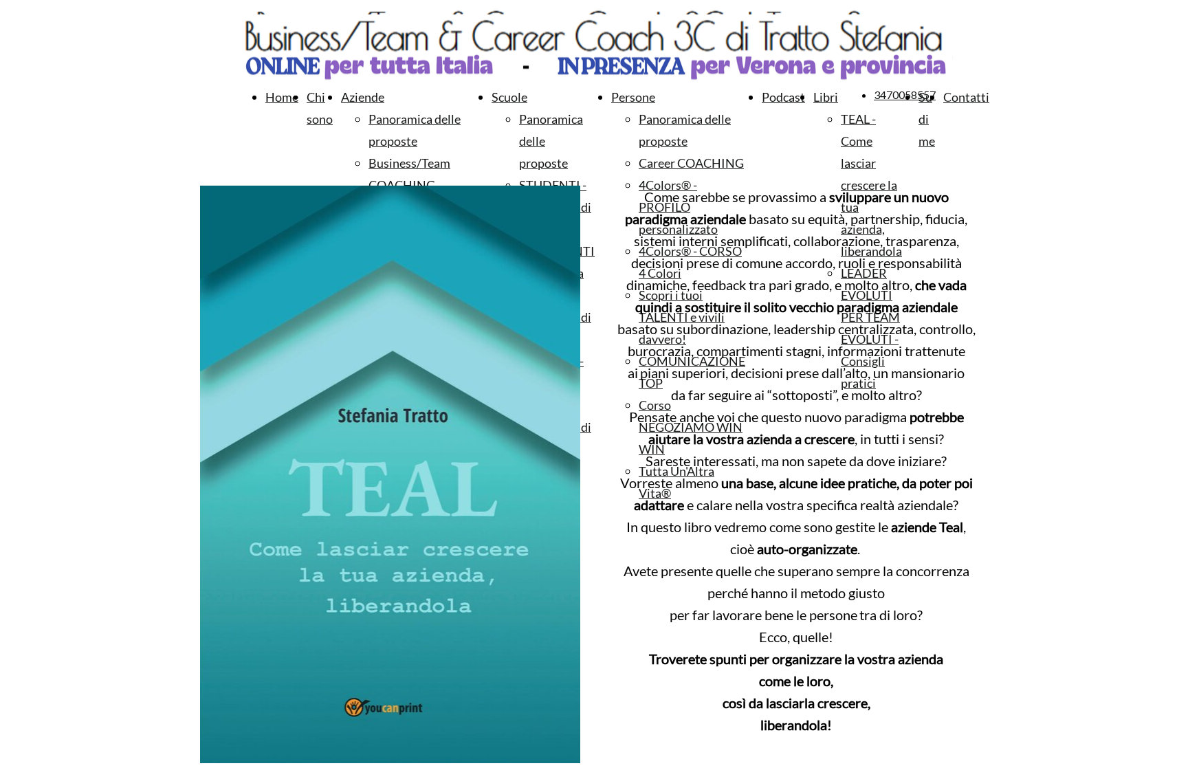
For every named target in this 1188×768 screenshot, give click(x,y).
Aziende (362, 97)
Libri (825, 97)
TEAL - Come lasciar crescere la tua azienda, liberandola (871, 185)
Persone (633, 97)
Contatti (966, 97)
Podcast (783, 97)
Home (281, 97)
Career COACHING (691, 163)
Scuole (509, 97)
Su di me (926, 119)
